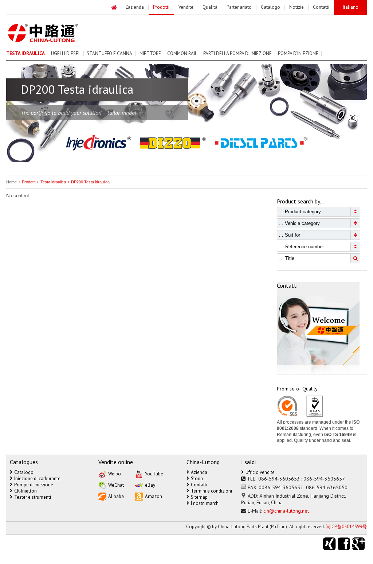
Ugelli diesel (66, 53)
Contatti (199, 485)
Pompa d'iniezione (298, 53)
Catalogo (24, 472)
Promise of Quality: (297, 388)
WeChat (116, 485)
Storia (197, 478)
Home (11, 182)
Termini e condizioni (211, 491)
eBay (150, 485)
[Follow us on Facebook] (345, 544)
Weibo (114, 474)
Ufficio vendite (260, 472)
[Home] (114, 8)
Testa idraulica (53, 182)
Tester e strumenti (32, 497)
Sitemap (199, 497)
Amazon (153, 496)
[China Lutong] (51, 33)
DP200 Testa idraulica (90, 182)
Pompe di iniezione (33, 485)
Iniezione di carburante (37, 478)
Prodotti (28, 182)
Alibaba (116, 496)
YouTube (154, 474)
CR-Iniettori (25, 491)
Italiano (350, 7)
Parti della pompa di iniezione (237, 53)
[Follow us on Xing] (330, 544)
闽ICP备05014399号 (346, 527)
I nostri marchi (205, 503)
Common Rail (182, 53)
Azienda (199, 472)
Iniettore (149, 53)
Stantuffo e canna (109, 53)
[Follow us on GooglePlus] (359, 544)
